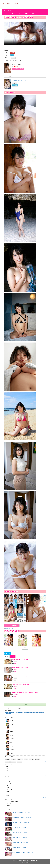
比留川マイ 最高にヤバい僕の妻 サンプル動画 (21, 812)
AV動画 (32, 13)
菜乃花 (26, 759)
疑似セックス (30, 712)
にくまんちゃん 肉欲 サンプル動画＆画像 (20, 827)
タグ (21, 13)
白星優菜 (13, 759)
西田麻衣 (7, 761)
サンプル (13, 57)
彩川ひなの (16, 694)
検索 (19, 708)
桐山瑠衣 (37, 759)
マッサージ (12, 712)
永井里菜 (31, 759)
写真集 (27, 13)
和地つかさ (13, 761)
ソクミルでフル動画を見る (18, 68)
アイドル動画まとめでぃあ (10, 3)
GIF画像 (17, 712)
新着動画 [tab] (13, 656)
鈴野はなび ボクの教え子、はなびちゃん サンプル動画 (22, 852)
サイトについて (22, 862)
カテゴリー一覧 (43, 775)
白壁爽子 (13, 52)
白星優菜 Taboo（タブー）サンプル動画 (20, 842)
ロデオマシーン (8, 713)
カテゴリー (15, 13)
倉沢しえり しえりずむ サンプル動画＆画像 (20, 822)
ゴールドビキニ (41, 712)
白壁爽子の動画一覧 (9, 628)
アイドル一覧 (43, 761)
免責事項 (37, 13)
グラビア (21, 712)
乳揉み (26, 712)
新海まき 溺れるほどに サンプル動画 (19, 832)
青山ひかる (20, 759)
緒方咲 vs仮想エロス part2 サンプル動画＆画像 (21, 817)
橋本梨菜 (19, 761)
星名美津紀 (7, 759)
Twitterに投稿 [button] (8, 653)
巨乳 (12, 55)
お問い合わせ (43, 13)
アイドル (7, 13)
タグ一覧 (44, 797)
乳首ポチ (35, 712)
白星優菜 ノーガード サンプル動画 (19, 847)
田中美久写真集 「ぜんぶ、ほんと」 (21, 80)
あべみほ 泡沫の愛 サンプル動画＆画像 (20, 837)
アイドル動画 (7, 11)
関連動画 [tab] (7, 656)
